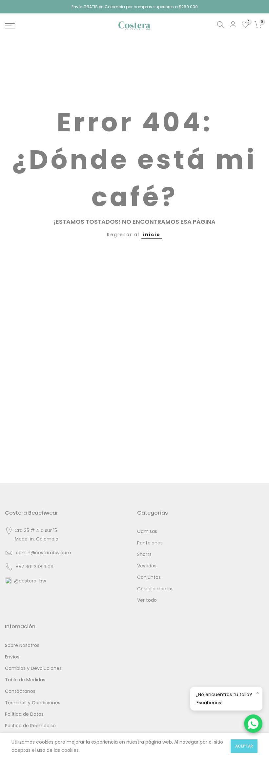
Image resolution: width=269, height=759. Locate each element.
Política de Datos (24, 714)
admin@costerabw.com (43, 552)
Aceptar (244, 746)
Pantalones (150, 543)
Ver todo (147, 600)
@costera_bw (30, 581)
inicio (151, 234)
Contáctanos (20, 691)
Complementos (155, 588)
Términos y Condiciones (32, 702)
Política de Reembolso (30, 725)
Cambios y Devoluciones (33, 668)
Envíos (12, 657)
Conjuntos (149, 577)
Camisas (147, 531)
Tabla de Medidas (25, 679)
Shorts (144, 554)
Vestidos (146, 565)
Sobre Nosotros (22, 645)
